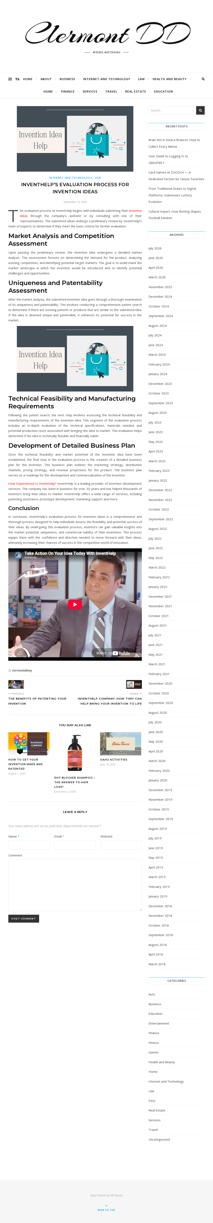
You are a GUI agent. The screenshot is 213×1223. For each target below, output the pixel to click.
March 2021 (157, 664)
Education (163, 91)
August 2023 (158, 412)
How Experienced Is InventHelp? (32, 483)
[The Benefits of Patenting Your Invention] (16, 684)
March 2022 (157, 567)
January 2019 (158, 896)
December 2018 (160, 906)
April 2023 (156, 451)
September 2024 (161, 316)
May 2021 (156, 654)
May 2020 (156, 741)
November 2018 (160, 915)
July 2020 (155, 722)
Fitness (154, 1043)
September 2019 (161, 819)
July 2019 (155, 838)
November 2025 (160, 287)
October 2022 (159, 509)
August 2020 (158, 712)
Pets (152, 1101)
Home (28, 79)
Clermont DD (106, 34)
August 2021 (158, 625)
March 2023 (157, 461)
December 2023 (160, 384)
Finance (68, 91)
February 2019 (159, 887)
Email (59, 836)
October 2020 (159, 693)
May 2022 (156, 558)
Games (154, 1052)
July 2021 (155, 635)
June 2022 (156, 548)
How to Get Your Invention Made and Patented (25, 764)
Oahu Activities (113, 759)
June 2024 (156, 345)
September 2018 (161, 935)
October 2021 (159, 616)
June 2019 (156, 848)
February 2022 (159, 577)
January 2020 (158, 780)
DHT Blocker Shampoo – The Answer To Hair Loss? (74, 782)
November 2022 (160, 500)
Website (106, 836)
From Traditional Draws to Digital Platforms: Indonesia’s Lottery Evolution (172, 195)
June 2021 (156, 645)
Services (90, 91)
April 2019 (156, 867)
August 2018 (158, 945)
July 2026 (155, 248)
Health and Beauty (170, 79)
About (46, 79)
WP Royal (116, 1195)
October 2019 (159, 809)
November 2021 (160, 606)
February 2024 (159, 364)
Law (141, 79)
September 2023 (161, 403)
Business (67, 79)
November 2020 (160, 683)
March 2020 (157, 761)
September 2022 (161, 519)
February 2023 (159, 470)
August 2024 (158, 325)
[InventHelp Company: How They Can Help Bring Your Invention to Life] (134, 684)
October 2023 (159, 393)
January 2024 (158, 374)
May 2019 (156, 857)
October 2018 (159, 925)
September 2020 (161, 703)
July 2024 (155, 335)
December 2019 (160, 790)
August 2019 (158, 828)
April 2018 (156, 954)
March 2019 (157, 877)
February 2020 (159, 770)
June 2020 (156, 732)
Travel (111, 91)
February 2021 (159, 674)
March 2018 (157, 964)
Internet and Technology (106, 79)
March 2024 (157, 354)
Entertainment (159, 1023)
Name (13, 836)
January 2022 (158, 587)
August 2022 (158, 529)
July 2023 (155, 422)
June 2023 (156, 432)
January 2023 (158, 480)
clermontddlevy (22, 670)
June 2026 (156, 258)
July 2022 (155, 538)
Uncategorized (159, 1139)
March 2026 (157, 277)
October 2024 (159, 306)
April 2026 (156, 267)
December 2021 (160, 596)
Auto (152, 994)
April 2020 (156, 751)
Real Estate (135, 91)
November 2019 (160, 799)
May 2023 (156, 442)
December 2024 (160, 296)
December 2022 (160, 490)
